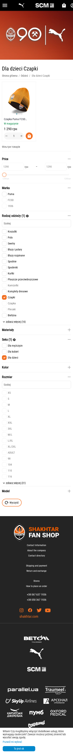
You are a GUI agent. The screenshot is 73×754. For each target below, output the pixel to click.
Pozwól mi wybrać (12, 741)
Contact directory (36, 555)
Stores (36, 581)
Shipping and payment (36, 565)
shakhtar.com (28, 616)
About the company (36, 550)
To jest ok (19, 748)
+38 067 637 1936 (36, 594)
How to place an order (36, 586)
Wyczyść (14, 502)
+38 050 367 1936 (36, 599)
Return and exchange (36, 571)
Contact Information (36, 545)
